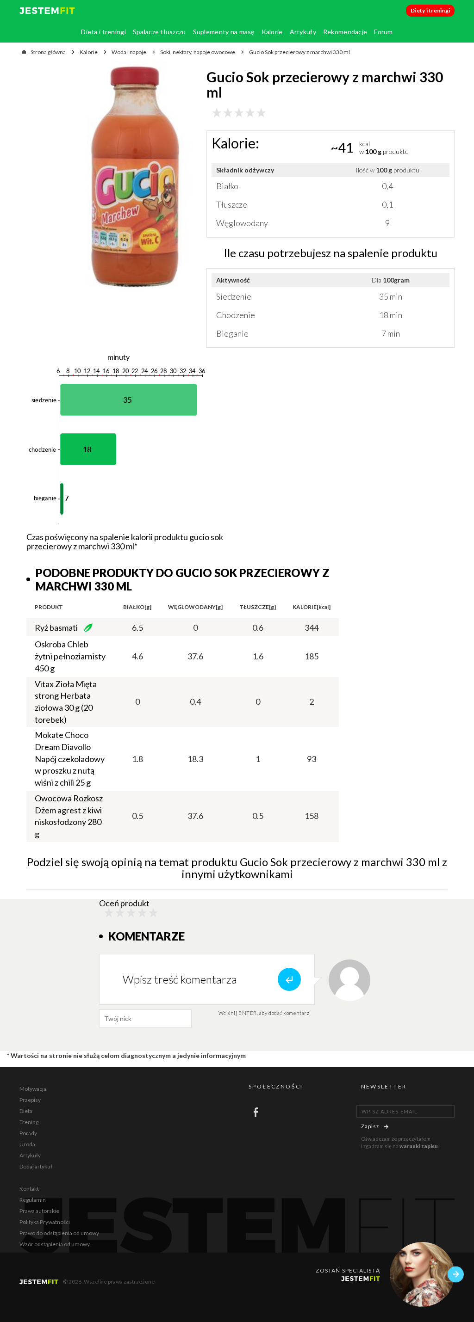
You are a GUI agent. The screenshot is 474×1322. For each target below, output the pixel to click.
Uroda (27, 1144)
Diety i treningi (430, 10)
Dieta (25, 1110)
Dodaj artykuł (35, 1166)
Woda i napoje (129, 52)
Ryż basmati (56, 627)
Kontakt (29, 1188)
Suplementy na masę (224, 32)
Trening (28, 1122)
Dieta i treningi (103, 32)
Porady (28, 1133)
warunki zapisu (418, 1146)
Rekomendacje (345, 32)
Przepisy (30, 1099)
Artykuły (303, 32)
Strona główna (48, 52)
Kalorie (272, 32)
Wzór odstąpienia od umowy (54, 1244)
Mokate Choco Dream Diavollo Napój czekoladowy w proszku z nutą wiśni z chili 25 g (70, 758)
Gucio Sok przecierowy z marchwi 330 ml (299, 52)
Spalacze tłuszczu (159, 32)
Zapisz (370, 1126)
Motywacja (32, 1088)
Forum (383, 32)
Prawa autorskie (39, 1210)
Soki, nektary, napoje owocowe (197, 52)
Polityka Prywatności (44, 1221)
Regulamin (32, 1199)
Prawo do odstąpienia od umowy (59, 1233)
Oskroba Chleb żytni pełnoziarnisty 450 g (70, 656)
